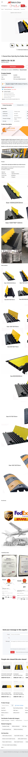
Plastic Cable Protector (7, 741)
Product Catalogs (19, 705)
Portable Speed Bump (6, 729)
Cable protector (16, 712)
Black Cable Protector (18, 741)
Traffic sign (15, 710)
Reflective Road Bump (18, 729)
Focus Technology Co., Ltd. (16, 751)
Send (12, 652)
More (2, 747)
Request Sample (23, 69)
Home (2, 9)
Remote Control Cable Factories (8, 738)
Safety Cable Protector (22, 738)
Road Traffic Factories (18, 735)
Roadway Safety (16, 9)
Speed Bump (23, 9)
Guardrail (3, 708)
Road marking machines (18, 708)
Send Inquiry (13, 66)
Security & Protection (8, 9)
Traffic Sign (24, 726)
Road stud (3, 710)
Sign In (3, 99)
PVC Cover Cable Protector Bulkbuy (9, 745)
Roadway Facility (5, 726)
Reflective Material (15, 726)
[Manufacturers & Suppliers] (14, 2)
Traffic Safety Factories (7, 735)
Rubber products (4, 712)
